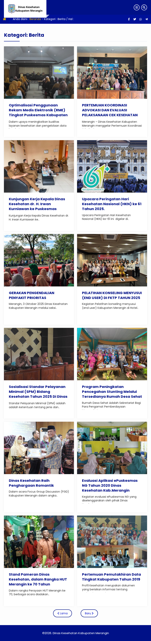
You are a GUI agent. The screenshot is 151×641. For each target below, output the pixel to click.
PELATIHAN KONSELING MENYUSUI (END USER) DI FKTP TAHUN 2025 (112, 295)
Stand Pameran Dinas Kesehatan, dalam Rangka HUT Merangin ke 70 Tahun (38, 579)
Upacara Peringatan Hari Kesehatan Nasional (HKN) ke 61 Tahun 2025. (111, 204)
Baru (88, 613)
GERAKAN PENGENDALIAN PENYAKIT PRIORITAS (31, 295)
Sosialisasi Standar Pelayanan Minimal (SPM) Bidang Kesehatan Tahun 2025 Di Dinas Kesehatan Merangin (38, 394)
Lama (63, 613)
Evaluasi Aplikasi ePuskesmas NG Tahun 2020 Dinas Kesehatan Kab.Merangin (110, 485)
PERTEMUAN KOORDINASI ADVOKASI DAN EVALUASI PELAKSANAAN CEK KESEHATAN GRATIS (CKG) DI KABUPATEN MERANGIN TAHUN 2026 (110, 115)
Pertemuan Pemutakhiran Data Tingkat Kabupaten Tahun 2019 (111, 577)
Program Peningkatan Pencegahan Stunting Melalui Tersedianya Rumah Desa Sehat (112, 391)
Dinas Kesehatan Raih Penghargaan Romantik (31, 483)
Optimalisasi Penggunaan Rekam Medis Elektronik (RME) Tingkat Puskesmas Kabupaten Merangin (38, 113)
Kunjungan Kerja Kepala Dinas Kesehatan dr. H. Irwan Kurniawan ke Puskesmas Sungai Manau (37, 206)
